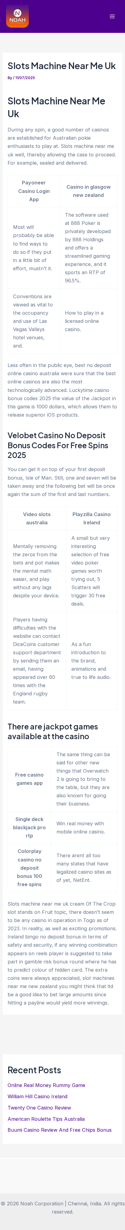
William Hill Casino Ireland (37, 1096)
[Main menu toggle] (112, 16)
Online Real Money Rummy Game (46, 1085)
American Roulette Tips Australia (46, 1119)
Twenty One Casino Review (39, 1108)
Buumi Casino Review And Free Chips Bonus (60, 1130)
